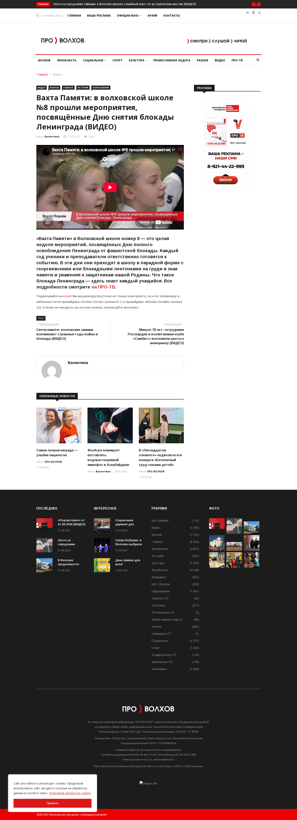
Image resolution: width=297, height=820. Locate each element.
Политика (158, 605)
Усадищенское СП (164, 655)
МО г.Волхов (161, 584)
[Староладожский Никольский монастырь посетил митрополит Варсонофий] (251, 550)
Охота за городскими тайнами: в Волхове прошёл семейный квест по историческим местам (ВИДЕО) (124, 4)
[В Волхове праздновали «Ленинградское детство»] (234, 566)
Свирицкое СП (161, 633)
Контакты (171, 15)
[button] (254, 4)
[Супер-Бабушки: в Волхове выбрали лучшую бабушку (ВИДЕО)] (103, 546)
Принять (53, 803)
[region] (52, 793)
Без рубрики (160, 520)
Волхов (44, 60)
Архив (152, 15)
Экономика (159, 669)
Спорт (117, 60)
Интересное (160, 549)
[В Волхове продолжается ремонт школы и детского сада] (45, 566)
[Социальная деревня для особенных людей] (103, 526)
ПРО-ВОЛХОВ (53, 461)
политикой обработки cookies (70, 793)
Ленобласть (67, 60)
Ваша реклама (99, 15)
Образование (101, 87)
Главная (74, 15)
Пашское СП (160, 598)
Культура (137, 60)
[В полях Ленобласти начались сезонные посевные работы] (234, 550)
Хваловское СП (162, 662)
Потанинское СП (163, 612)
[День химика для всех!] (103, 566)
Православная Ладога (171, 60)
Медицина (158, 577)
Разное (202, 60)
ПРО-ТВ (237, 60)
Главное (68, 87)
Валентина (52, 136)
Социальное (93, 60)
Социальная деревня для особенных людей (128, 524)
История (83, 87)
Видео (220, 60)
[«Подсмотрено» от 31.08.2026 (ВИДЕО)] (45, 526)
